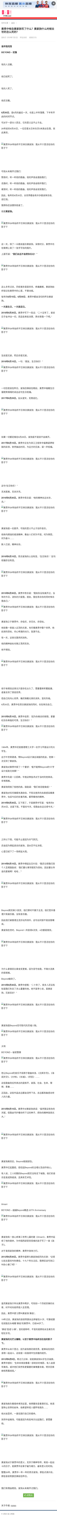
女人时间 (10, 1514)
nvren (13, 1505)
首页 (13, 23)
